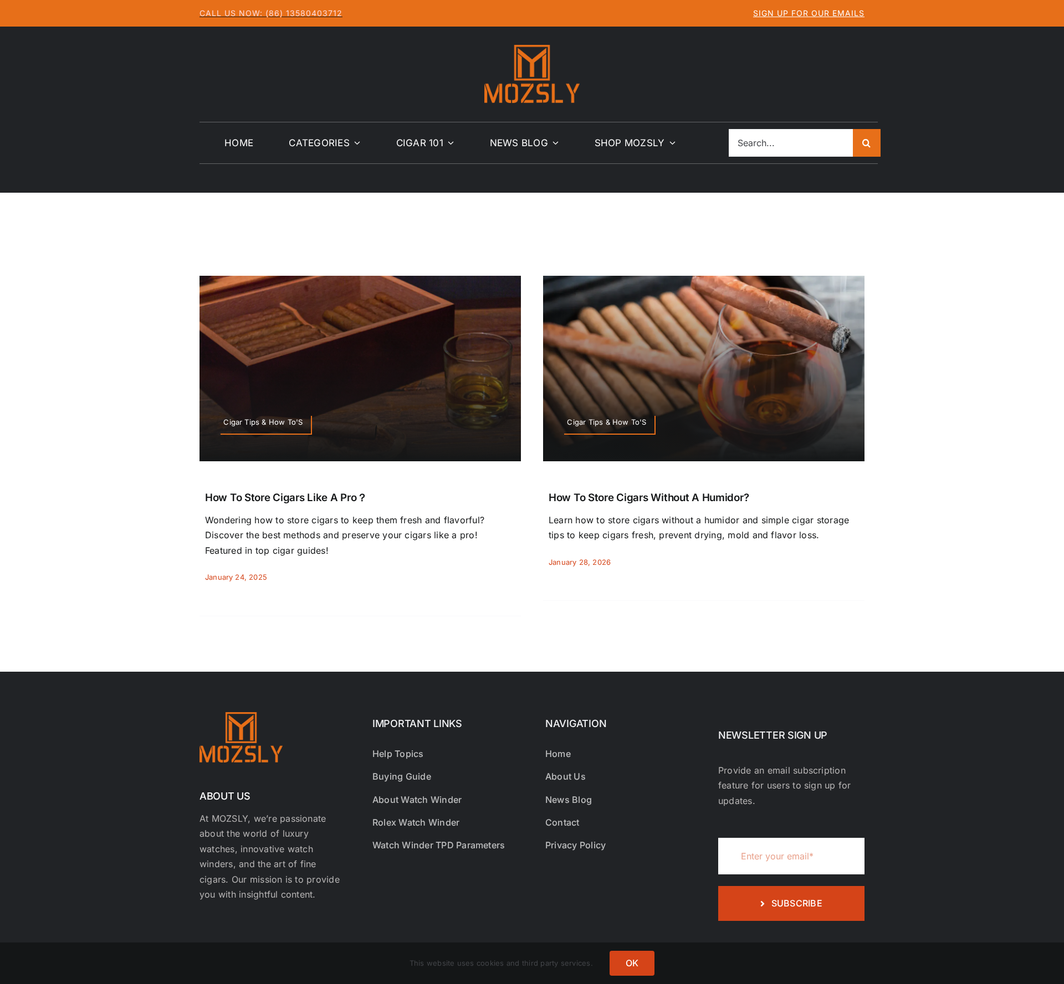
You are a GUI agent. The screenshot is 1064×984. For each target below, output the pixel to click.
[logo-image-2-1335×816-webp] (532, 49)
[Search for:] (791, 141)
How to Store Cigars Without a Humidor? (649, 497)
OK (632, 962)
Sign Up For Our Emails (808, 13)
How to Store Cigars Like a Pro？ (286, 497)
